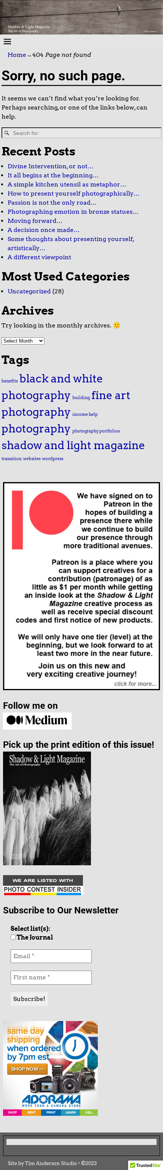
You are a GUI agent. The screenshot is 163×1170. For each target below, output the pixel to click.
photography (36, 428)
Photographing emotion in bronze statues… (73, 211)
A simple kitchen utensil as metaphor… (67, 184)
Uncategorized (29, 291)
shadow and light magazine (73, 445)
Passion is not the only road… (52, 202)
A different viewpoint (39, 257)
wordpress (52, 458)
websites (32, 458)
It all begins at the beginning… (53, 175)
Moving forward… (35, 220)
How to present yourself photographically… (73, 193)
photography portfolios (96, 431)
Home (17, 54)
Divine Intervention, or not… (51, 166)
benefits (10, 381)
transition (12, 458)
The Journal (34, 937)
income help (85, 414)
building (81, 397)
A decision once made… (44, 229)
